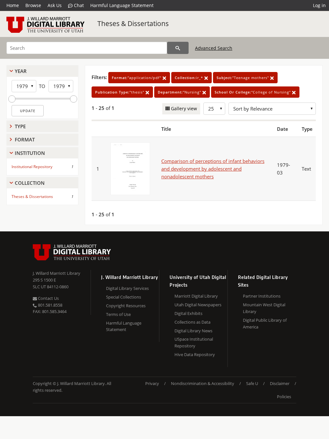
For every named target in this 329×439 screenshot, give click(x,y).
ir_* (189, 77)
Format (25, 139)
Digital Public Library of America (265, 323)
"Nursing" (180, 92)
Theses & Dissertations (133, 23)
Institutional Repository (32, 166)
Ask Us (55, 5)
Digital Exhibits (188, 313)
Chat (78, 5)
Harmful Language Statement (122, 5)
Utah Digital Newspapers (197, 305)
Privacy (152, 383)
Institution (30, 153)
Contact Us (48, 298)
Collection (30, 183)
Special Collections (123, 297)
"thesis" (120, 92)
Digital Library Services (127, 288)
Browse (33, 5)
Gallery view (183, 108)
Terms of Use (118, 314)
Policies (284, 396)
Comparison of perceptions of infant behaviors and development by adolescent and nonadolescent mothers (212, 169)
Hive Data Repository (194, 354)
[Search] (178, 48)
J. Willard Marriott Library (56, 273)
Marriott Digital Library (196, 296)
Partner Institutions (261, 296)
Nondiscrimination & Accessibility (202, 383)
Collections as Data (192, 322)
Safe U (252, 383)
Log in (319, 5)
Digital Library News (193, 331)
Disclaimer (279, 383)
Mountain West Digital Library (264, 308)
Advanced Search (213, 48)
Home (12, 5)
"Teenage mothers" (243, 77)
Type (20, 126)
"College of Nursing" (253, 92)
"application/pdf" (137, 77)
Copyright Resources (126, 306)
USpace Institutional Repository (193, 342)
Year (21, 71)
